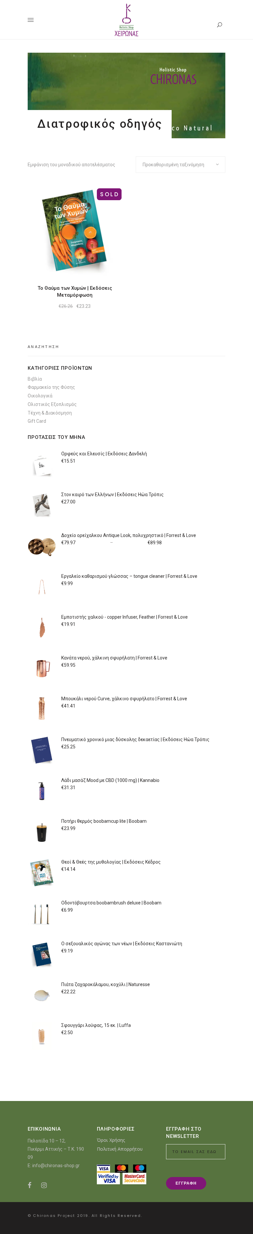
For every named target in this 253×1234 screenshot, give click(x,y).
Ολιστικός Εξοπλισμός (52, 404)
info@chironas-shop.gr (56, 1165)
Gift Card (37, 421)
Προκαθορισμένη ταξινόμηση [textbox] (173, 164)
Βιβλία (35, 379)
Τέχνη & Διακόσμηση (50, 413)
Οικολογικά (40, 395)
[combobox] (180, 164)
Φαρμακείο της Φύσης (51, 387)
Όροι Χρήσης (111, 1140)
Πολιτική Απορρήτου (120, 1149)
